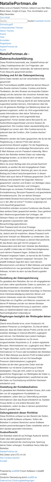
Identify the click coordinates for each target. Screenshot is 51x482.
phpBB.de (32, 477)
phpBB (15, 470)
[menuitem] (11, 27)
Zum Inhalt (5, 17)
